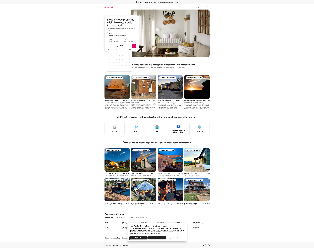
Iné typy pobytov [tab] (121, 217)
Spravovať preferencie (176, 238)
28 (122, 66)
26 (116, 66)
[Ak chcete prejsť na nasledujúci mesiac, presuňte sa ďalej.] (128, 45)
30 (129, 66)
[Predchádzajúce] (154, 72)
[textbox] (114, 41)
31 (109, 69)
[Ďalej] (160, 72)
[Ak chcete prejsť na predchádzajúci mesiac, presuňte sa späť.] (110, 45)
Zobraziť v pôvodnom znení (170, 2)
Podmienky (126, 245)
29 (126, 66)
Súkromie (118, 245)
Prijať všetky (138, 238)
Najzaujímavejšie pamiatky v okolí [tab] (138, 217)
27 (119, 66)
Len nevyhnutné (157, 238)
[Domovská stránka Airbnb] (109, 6)
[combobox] (122, 35)
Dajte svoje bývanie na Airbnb (199, 7)
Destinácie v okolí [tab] (109, 217)
